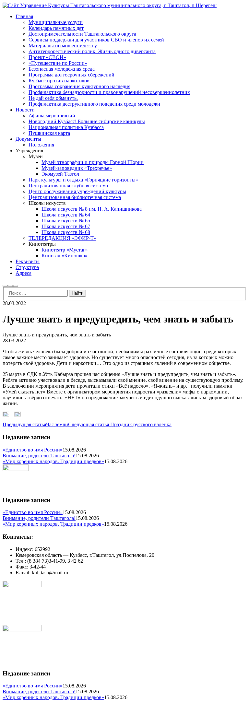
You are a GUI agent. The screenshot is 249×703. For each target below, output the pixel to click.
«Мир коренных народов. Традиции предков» (53, 461)
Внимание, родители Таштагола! (39, 455)
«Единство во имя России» (33, 449)
